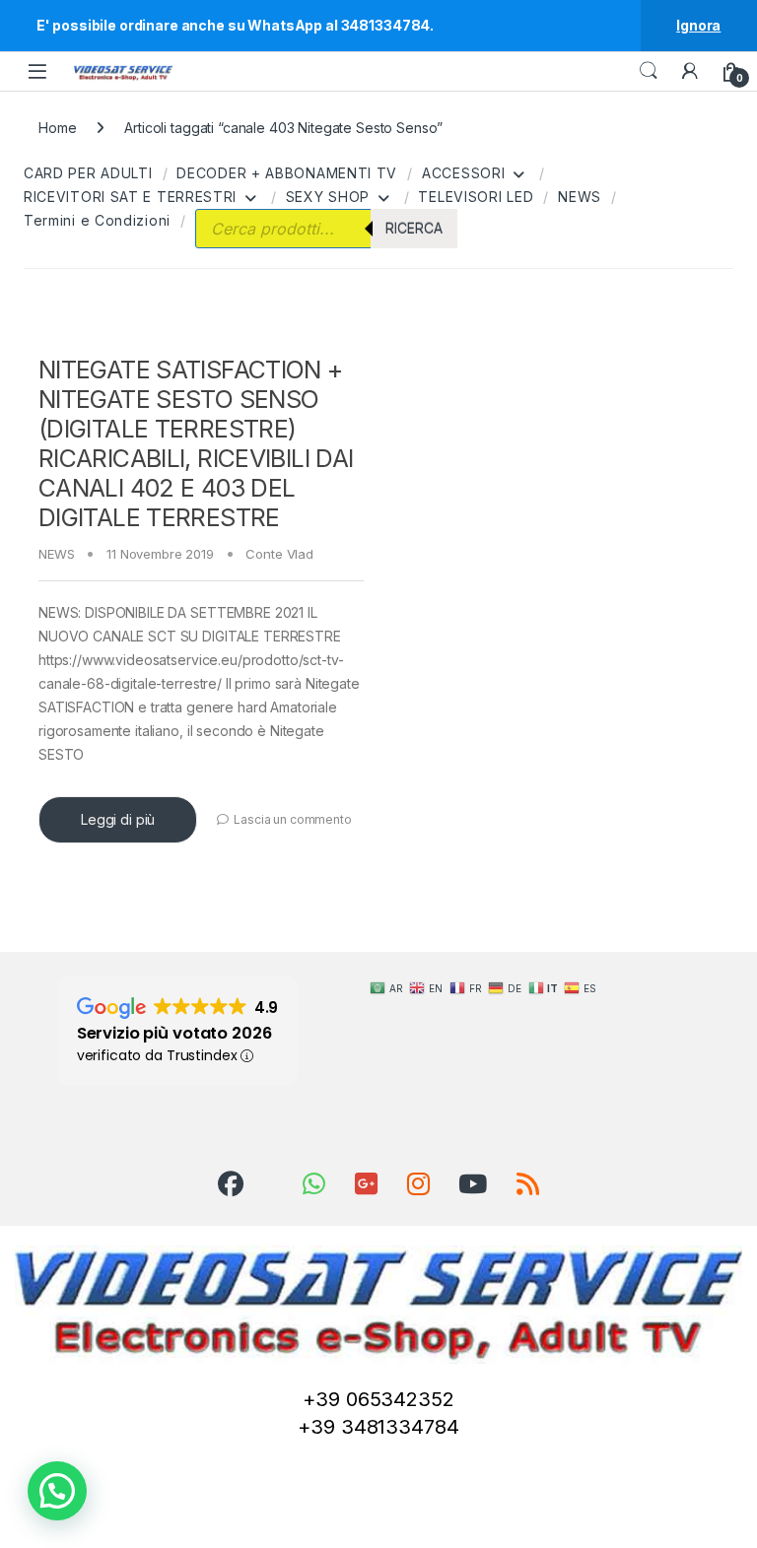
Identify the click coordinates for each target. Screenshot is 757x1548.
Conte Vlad (279, 554)
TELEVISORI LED (475, 196)
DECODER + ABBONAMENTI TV (286, 173)
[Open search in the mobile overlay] (326, 228)
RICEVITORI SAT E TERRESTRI (130, 196)
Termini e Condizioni (97, 220)
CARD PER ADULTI (88, 173)
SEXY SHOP (328, 196)
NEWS (579, 196)
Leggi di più (118, 819)
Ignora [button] (698, 25)
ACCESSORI (463, 173)
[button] (57, 1490)
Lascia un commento (292, 819)
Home (57, 127)
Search (648, 71)
